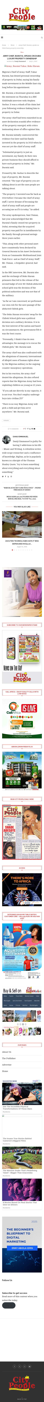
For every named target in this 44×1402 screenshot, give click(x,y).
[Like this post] (25, 429)
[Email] (29, 1366)
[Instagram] (24, 1366)
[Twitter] (19, 1366)
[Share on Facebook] (27, 429)
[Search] (42, 38)
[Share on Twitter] (30, 429)
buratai (6, 420)
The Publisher (9, 1058)
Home (4, 45)
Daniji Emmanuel (20, 61)
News (12, 45)
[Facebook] (14, 1366)
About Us (6, 1052)
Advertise (6, 1065)
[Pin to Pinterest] (32, 429)
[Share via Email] (34, 429)
